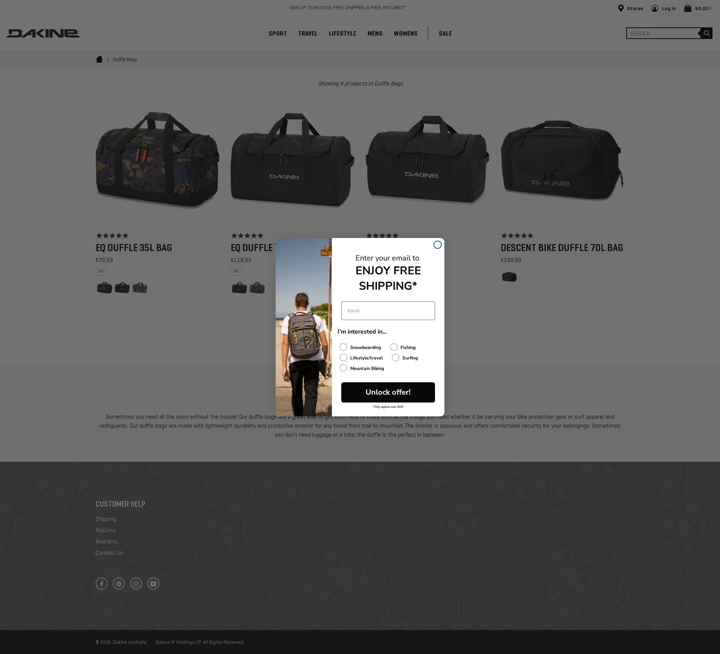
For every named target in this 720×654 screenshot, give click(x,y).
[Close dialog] (437, 244)
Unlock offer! (388, 392)
